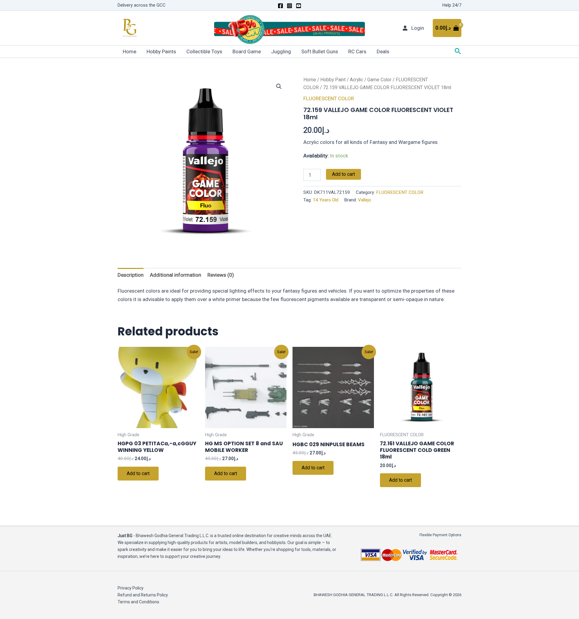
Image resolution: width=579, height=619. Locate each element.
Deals (383, 51)
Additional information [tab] (175, 275)
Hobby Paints (161, 51)
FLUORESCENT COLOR (328, 98)
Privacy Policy (131, 588)
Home (129, 51)
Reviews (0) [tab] (220, 275)
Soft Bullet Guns (319, 51)
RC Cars (357, 51)
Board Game (247, 51)
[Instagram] (289, 5)
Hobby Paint (333, 79)
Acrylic (356, 79)
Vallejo (364, 200)
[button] (457, 51)
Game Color (379, 79)
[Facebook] (280, 5)
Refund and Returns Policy (143, 595)
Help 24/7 (451, 5)
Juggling (281, 51)
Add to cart (343, 174)
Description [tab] (131, 275)
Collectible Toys (204, 51)
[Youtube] (298, 5)
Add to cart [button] (138, 473)
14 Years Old (325, 200)
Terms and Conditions (138, 601)
